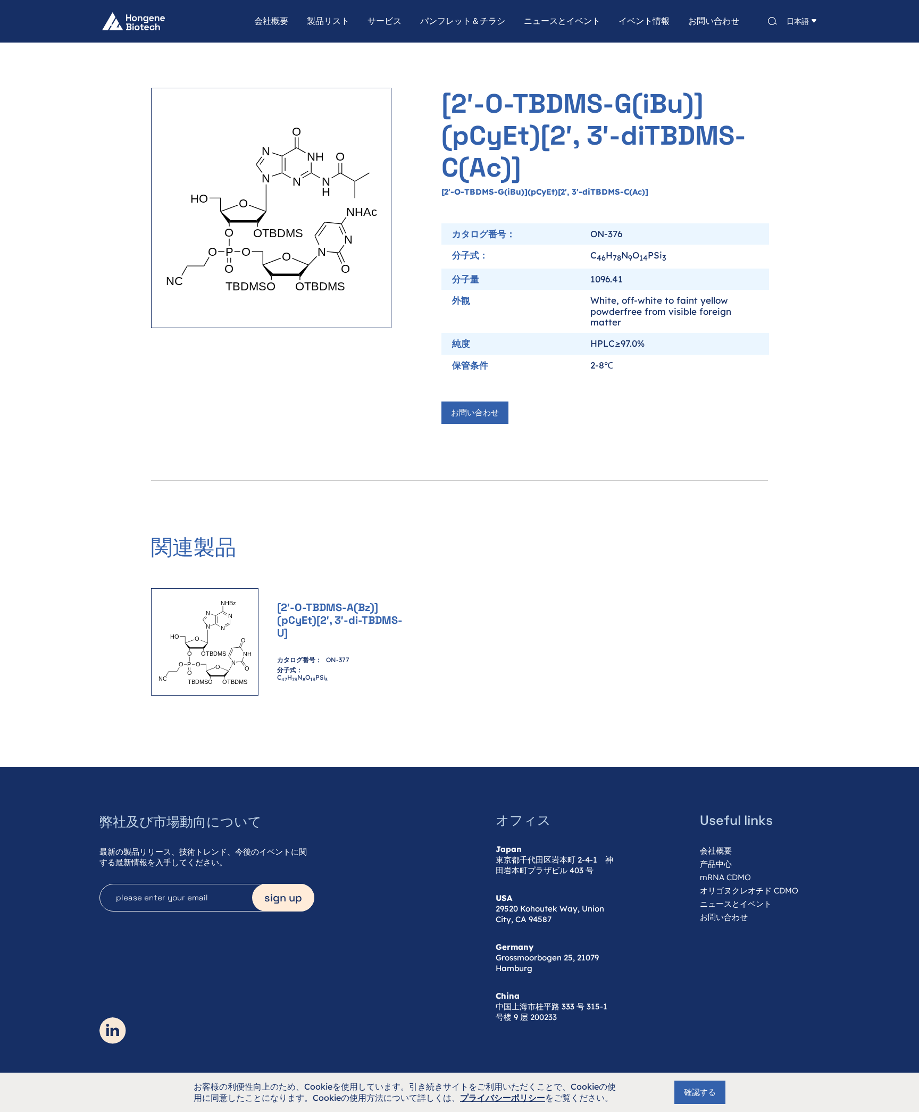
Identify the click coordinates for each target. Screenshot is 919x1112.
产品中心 (716, 864)
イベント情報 (644, 21)
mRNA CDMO (725, 877)
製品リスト (328, 21)
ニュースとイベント (562, 21)
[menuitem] (262, 21)
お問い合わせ (713, 21)
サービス (384, 21)
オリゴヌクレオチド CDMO (749, 890)
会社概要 (271, 21)
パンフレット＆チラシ (462, 21)
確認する (700, 1092)
